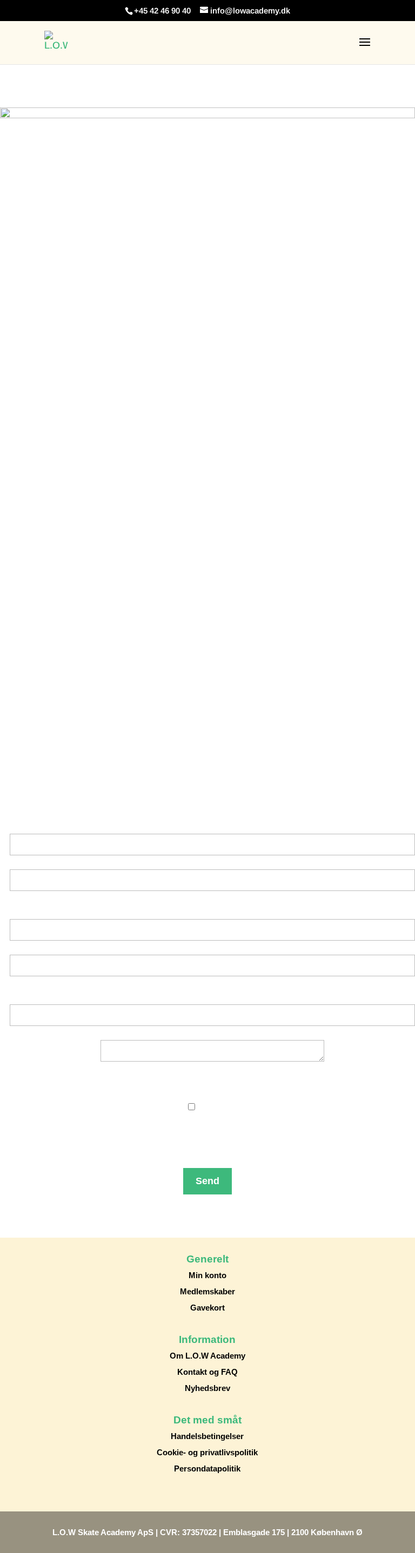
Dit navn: (212, 826)
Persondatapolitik (207, 1468)
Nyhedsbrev (207, 1388)
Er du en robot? (212, 1151)
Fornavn (212, 862)
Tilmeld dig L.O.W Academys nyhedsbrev (212, 1093)
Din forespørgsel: (213, 1033)
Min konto (207, 1275)
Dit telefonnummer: (212, 997)
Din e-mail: (212, 912)
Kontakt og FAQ (207, 1371)
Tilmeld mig (224, 1107)
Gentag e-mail (212, 983)
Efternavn (212, 898)
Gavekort (207, 1307)
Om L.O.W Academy (207, 1355)
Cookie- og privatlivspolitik (207, 1452)
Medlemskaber (207, 1291)
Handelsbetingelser (207, 1436)
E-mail (212, 947)
